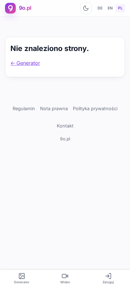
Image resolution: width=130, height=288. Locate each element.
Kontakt (65, 125)
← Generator (25, 63)
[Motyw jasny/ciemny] (86, 8)
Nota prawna (54, 108)
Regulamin (24, 108)
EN (110, 8)
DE (100, 8)
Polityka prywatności (95, 108)
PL (120, 8)
